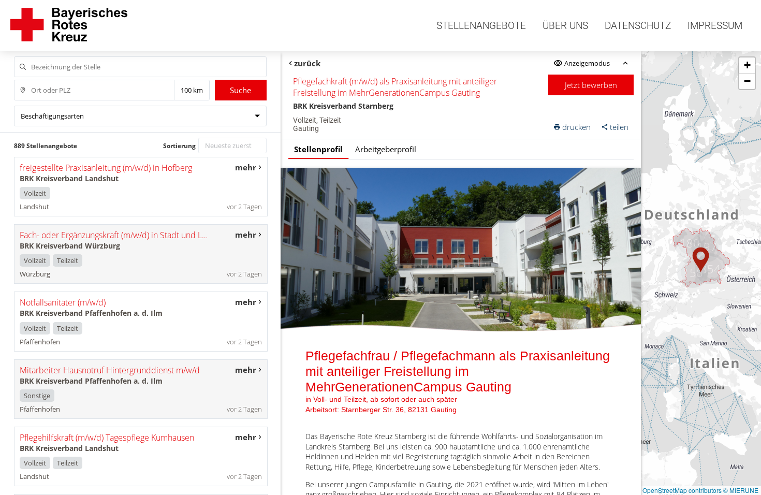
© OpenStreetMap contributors (679, 490)
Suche (240, 90)
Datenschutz (638, 26)
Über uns (565, 26)
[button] (701, 260)
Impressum (714, 26)
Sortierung (179, 145)
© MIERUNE (740, 490)
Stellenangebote (481, 26)
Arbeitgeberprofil (385, 149)
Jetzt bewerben (591, 85)
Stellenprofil (318, 149)
